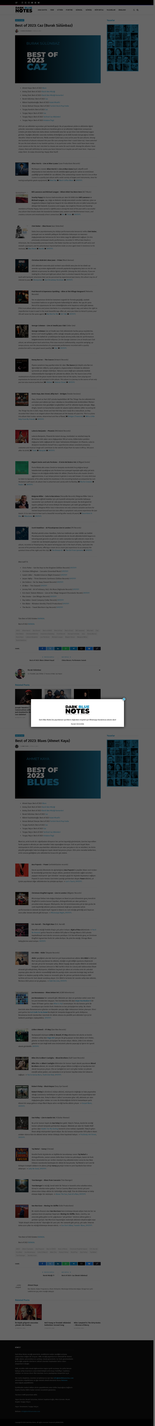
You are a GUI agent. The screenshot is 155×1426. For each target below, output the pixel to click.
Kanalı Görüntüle (77, 724)
